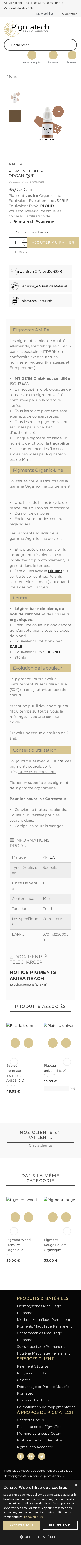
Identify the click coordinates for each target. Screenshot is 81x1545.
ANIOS (10, 1085)
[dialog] (40, 1512)
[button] (29, 232)
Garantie (24, 1380)
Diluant (55, 571)
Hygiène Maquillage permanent (43, 1353)
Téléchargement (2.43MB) (28, 984)
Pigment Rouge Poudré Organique (55, 1245)
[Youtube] (41, 1456)
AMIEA (16, 163)
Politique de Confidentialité (39, 1440)
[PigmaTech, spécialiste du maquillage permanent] (26, 30)
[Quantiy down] (24, 245)
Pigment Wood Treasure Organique (18, 1245)
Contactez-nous (30, 1420)
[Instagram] (31, 1456)
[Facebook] (20, 1456)
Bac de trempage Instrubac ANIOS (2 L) (15, 1073)
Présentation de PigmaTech (40, 1427)
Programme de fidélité (36, 1373)
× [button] (76, 1485)
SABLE (63, 201)
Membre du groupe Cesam (39, 1433)
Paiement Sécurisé (32, 1366)
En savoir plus (33, 1517)
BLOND (47, 206)
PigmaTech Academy (33, 221)
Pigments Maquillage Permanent (44, 1326)
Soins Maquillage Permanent (41, 1346)
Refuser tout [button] (60, 1525)
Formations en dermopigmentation (46, 1407)
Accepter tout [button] (22, 1525)
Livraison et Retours (33, 1400)
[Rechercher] (71, 45)
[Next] (67, 1062)
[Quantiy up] (24, 239)
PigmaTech (52, 1075)
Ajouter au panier (53, 242)
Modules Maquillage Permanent (43, 1319)
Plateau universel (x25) (55, 1067)
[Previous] (14, 1062)
